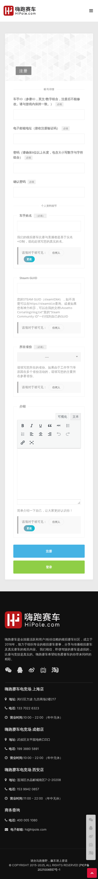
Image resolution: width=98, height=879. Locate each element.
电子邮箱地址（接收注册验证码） (40, 128)
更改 (29, 259)
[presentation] (23, 425)
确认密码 (23, 181)
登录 (49, 567)
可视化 (62, 416)
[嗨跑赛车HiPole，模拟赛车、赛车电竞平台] (21, 10)
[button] (22, 425)
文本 (76, 416)
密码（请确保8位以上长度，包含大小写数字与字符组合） (48, 154)
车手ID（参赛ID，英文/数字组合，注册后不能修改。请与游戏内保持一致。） (46, 101)
